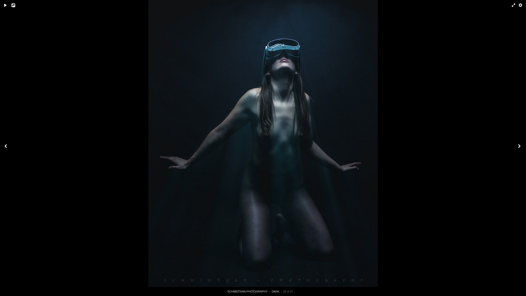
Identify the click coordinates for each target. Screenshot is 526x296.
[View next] (520, 148)
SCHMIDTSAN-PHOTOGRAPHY (247, 291)
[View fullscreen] (512, 5)
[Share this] (16, 5)
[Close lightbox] (521, 5)
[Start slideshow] (5, 5)
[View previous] (6, 148)
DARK (275, 291)
